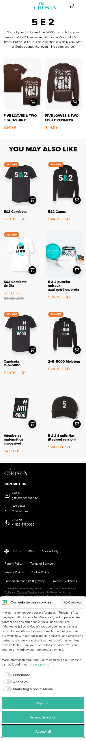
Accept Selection (43, 717)
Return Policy (13, 564)
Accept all (43, 731)
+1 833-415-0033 (23, 524)
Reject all (43, 703)
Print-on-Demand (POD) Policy (24, 581)
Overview (74, 602)
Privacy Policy (13, 572)
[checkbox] (16, 674)
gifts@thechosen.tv (24, 498)
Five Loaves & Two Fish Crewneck (62, 118)
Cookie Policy (40, 572)
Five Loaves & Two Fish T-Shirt (20, 118)
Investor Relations (64, 581)
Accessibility (50, 551)
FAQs (30, 551)
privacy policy (39, 664)
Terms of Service (41, 564)
